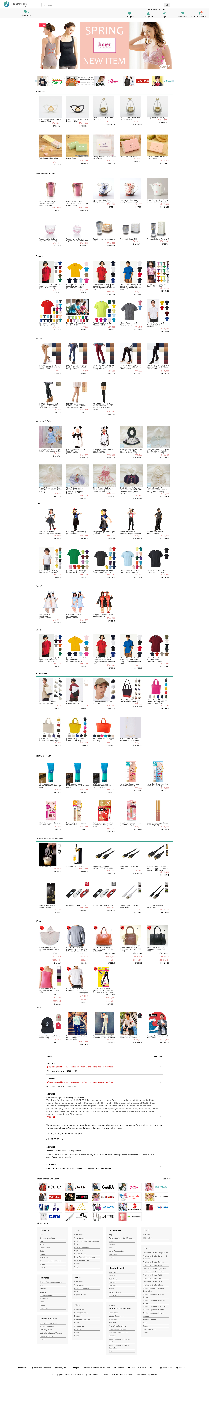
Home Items (113, 1313)
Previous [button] (35, 81)
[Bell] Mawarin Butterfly (156, 117)
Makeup (112, 1275)
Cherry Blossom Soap (128, 156)
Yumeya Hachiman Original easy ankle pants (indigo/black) (76, 1037)
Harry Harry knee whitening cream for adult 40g (157, 785)
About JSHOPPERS (138, 1367)
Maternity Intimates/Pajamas (51, 1333)
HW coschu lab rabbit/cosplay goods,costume (45, 616)
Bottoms (146, 1234)
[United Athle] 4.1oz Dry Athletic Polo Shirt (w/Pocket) (156, 325)
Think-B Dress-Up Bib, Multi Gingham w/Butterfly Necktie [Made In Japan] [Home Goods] (131, 490)
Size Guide (182, 1367)
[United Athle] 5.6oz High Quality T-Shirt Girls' (156, 285)
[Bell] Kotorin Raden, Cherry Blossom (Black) (77, 120)
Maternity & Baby (49, 1318)
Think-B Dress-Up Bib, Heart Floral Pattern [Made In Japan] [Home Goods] (104, 490)
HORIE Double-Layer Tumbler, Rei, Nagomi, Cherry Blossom (48, 203)
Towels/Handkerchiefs (117, 1326)
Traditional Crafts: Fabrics (153, 1272)
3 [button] (108, 73)
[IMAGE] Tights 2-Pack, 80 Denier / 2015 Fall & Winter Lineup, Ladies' (103, 367)
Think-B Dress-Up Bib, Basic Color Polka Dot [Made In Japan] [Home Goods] (131, 451)
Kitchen (146, 1316)
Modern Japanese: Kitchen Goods (119, 1340)
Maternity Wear (46, 1330)
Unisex (42, 1264)
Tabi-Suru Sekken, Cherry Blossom (49, 159)
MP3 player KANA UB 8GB (103, 905)
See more (158, 1056)
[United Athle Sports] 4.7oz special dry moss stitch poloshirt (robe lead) (50, 286)
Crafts (147, 1248)
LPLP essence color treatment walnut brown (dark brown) (77, 786)
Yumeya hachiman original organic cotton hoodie (130, 1037)
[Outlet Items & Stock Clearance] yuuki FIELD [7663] (156, 949)
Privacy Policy (62, 1367)
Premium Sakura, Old (128, 239)
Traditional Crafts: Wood (152, 1265)
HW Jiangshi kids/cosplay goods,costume (76, 532)
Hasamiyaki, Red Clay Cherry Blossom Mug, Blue (103, 201)
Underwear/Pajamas (82, 1319)
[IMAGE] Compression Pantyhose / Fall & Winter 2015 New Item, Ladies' (76, 406)
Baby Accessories (47, 1326)
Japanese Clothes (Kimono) (51, 1261)
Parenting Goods (46, 1336)
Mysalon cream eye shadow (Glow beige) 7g (157, 824)
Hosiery (43, 1305)
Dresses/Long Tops (47, 1238)
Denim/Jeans (45, 1248)
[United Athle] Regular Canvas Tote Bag (47, 702)
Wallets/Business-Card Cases (120, 1238)
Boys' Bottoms (80, 1254)
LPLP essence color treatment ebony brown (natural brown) (102, 786)
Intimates (45, 1277)
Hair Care (112, 1282)
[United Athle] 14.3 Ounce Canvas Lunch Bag (76, 740)
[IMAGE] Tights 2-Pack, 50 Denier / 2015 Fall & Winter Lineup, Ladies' (76, 367)
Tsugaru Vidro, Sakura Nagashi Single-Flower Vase (77, 240)
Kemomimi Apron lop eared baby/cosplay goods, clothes (50, 450)
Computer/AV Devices (117, 1329)
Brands (111, 1288)
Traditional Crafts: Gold (152, 1275)
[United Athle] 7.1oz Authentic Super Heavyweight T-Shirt (154, 659)
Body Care (113, 1279)
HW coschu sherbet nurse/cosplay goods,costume (73, 616)
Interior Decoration (116, 1316)
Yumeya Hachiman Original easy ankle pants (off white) (104, 1037)
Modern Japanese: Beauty (153, 1309)
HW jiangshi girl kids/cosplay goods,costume (104, 532)
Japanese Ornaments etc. (119, 1332)
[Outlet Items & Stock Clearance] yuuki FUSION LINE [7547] (103, 949)
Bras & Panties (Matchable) (51, 1282)
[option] (104, 45)
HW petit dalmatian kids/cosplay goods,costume (50, 532)
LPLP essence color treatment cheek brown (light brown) (50, 786)
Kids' (77, 1230)
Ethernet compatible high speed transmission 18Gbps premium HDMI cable (157, 868)
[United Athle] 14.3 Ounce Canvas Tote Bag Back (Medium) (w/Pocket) (157, 701)
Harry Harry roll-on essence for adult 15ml (77, 824)
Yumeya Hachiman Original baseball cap (49, 1037)
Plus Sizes (44, 1257)
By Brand (112, 1322)
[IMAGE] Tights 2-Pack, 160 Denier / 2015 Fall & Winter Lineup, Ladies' (158, 367)
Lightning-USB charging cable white (129, 906)
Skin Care (112, 1272)
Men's (78, 1305)
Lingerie (43, 1292)
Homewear (44, 1298)
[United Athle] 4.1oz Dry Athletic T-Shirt (75, 324)
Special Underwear (47, 1295)
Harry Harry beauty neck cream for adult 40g (129, 785)
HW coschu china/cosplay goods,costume (103, 615)
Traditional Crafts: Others (153, 1285)
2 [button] (104, 73)
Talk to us (120, 1367)
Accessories (79, 1326)
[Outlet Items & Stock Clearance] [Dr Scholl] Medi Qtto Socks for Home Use (104, 990)
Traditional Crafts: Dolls (152, 1281)
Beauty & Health (117, 1267)
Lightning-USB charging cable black (156, 906)
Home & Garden (149, 1319)
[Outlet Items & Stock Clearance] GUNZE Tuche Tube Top (49, 990)
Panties (43, 1288)
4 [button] (112, 73)
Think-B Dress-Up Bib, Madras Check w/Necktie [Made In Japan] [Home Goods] (76, 490)
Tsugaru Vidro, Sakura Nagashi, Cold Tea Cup (48, 240)
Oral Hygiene (114, 1295)
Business (78, 1316)
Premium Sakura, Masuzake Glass (104, 240)
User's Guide (166, 1367)
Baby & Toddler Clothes (49, 1323)
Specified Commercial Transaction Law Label (92, 1367)
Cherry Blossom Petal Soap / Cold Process (104, 157)
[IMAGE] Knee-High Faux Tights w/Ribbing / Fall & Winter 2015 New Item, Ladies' (103, 406)
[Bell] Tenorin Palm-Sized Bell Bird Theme (130, 118)
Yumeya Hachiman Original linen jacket (157, 1037)
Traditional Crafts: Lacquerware (155, 1252)
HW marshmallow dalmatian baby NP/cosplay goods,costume (104, 451)
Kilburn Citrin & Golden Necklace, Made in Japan (130, 740)
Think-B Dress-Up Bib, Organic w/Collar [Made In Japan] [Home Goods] (157, 490)
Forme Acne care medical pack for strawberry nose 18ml (103, 824)
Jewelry (112, 1244)
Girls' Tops (78, 1234)
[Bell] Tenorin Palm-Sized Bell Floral (103, 118)
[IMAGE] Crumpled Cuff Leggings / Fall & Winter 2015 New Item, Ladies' (48, 406)
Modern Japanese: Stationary (154, 1306)
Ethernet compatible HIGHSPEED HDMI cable (103, 867)
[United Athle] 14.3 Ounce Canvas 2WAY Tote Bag (130, 701)
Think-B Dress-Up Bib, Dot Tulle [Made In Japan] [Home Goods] (50, 490)
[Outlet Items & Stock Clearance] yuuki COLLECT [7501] (130, 949)
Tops (42, 1234)
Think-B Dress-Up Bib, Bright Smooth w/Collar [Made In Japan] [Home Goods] (158, 451)
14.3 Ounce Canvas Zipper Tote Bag (103, 740)
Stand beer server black (75, 866)
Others (42, 1267)
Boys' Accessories (81, 1260)
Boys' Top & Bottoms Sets (84, 1257)
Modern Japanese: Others (153, 1313)
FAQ (154, 1367)
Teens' (78, 1277)
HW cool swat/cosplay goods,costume (155, 532)
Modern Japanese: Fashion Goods (153, 1301)
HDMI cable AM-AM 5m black (129, 867)
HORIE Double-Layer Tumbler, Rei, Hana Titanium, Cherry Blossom (77, 203)
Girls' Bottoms (80, 1238)
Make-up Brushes (116, 1292)
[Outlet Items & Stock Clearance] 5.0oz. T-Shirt (76, 989)
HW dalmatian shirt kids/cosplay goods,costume (131, 532)
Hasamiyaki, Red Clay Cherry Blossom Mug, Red (130, 201)
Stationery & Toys (150, 1329)
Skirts (42, 1241)
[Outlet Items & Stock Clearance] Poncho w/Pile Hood (49, 949)
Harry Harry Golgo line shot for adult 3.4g (50, 824)
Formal (42, 1254)
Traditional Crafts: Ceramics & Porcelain (155, 1257)
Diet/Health (113, 1285)
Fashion (146, 1323)
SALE (146, 1230)
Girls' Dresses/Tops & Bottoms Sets (86, 1242)
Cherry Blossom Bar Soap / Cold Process (157, 157)
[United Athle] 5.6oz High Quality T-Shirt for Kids (49, 571)
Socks (42, 1302)
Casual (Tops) (79, 1309)
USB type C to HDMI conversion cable (47, 906)
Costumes (113, 1336)
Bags (111, 1234)
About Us (23, 1367)
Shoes (76, 1322)
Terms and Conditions (42, 1367)
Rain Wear (113, 1254)
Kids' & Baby (148, 1238)
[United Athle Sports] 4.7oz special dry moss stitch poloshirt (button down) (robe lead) (104, 286)
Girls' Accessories (81, 1247)
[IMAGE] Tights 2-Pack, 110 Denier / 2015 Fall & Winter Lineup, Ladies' (131, 367)
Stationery (113, 1319)
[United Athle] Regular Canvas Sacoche (74, 702)
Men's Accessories (116, 1251)
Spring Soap (71, 158)
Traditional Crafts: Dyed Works (155, 1268)
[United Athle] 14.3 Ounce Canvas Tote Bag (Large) (49, 740)
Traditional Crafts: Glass (153, 1278)
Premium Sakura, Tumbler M (158, 239)
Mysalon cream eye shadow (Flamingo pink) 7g (131, 824)
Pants (42, 1244)
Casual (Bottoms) (81, 1313)
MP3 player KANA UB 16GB (77, 905)
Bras (41, 1285)
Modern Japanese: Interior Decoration (119, 1346)
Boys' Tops (78, 1250)
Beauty (146, 1326)
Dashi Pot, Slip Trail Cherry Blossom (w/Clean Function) (158, 201)
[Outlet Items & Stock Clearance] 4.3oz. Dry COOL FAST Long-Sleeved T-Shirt (77, 949)
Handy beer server (46, 866)
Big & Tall (78, 1329)
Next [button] (173, 81)
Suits (42, 1251)
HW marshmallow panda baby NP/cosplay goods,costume (75, 451)
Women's (45, 1230)
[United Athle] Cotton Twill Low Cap (103, 702)
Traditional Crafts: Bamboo (153, 1262)
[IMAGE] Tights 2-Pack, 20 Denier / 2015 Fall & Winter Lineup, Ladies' (49, 367)
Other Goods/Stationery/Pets (120, 1307)
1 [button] (101, 73)
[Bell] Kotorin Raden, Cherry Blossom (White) (50, 120)
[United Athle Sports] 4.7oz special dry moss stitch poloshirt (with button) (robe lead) (130, 286)
